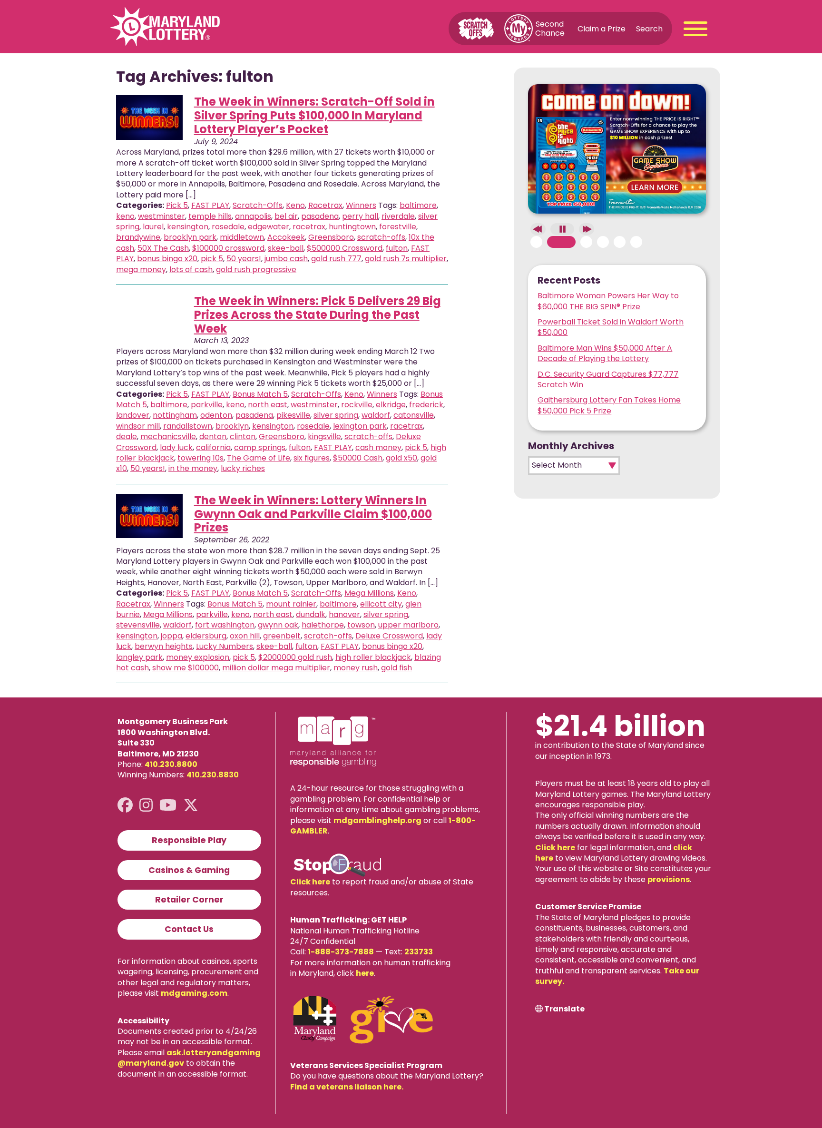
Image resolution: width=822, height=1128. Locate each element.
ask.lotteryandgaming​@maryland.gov (189, 1058)
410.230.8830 (212, 774)
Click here (310, 881)
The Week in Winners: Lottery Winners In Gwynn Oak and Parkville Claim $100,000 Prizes (313, 514)
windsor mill (138, 426)
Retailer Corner (189, 899)
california (213, 447)
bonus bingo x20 (167, 258)
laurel (153, 226)
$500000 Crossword (344, 248)
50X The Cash (163, 248)
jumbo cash (286, 258)
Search (649, 28)
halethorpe (323, 624)
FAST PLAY (210, 205)
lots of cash (191, 269)
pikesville (293, 415)
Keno (295, 205)
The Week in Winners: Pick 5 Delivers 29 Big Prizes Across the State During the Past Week (317, 314)
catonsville (413, 415)
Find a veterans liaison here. (346, 1086)
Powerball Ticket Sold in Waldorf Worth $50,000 (611, 327)
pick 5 (212, 258)
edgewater (268, 226)
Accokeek (286, 237)
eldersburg (206, 635)
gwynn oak (278, 624)
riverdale (398, 216)
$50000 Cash (357, 457)
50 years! (243, 258)
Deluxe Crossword (389, 635)
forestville (397, 226)
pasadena (320, 216)
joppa (171, 635)
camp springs (259, 447)
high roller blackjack (373, 657)
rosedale (228, 226)
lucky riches (243, 468)
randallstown (187, 426)
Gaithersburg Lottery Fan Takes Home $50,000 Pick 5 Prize (609, 405)
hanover (344, 614)
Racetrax (325, 205)
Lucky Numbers (224, 646)
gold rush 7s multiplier (406, 258)
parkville (207, 404)
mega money (141, 269)
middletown (242, 237)
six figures (312, 457)
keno (125, 216)
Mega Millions (369, 593)
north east (267, 404)
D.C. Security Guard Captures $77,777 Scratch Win (608, 379)
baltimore (418, 205)
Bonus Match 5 (260, 394)
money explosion (197, 657)
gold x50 (401, 457)
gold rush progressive (256, 269)
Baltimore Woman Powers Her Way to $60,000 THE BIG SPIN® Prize (608, 301)
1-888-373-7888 (341, 951)
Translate (564, 1009)
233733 (418, 951)
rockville (356, 404)
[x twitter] (190, 805)
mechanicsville (168, 436)
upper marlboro (408, 624)
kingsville (324, 436)
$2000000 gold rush (295, 657)
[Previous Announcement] (538, 229)
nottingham (175, 415)
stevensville (138, 624)
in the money (192, 468)
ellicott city (381, 603)
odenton (216, 415)
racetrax (309, 226)
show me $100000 (185, 667)
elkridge (391, 404)
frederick (426, 404)
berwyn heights (164, 646)
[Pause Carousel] (562, 229)
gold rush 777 (336, 258)
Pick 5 (177, 205)
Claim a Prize (601, 28)
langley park (139, 657)
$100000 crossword (228, 248)
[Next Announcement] (586, 229)
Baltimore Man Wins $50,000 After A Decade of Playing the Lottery (605, 353)
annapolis (253, 216)
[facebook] (125, 805)
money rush (355, 667)
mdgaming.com (194, 993)
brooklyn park (190, 237)
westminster (161, 216)
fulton (397, 248)
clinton (242, 436)
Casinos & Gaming (189, 870)
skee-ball (285, 248)
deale (126, 436)
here (365, 973)
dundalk (310, 614)
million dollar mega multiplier (276, 667)
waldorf (376, 415)
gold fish (396, 667)
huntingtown (352, 226)
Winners (361, 205)
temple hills (210, 216)
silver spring (335, 415)
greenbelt (282, 635)
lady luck (176, 447)
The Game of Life (258, 457)
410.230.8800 (171, 764)
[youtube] (167, 805)
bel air (286, 216)
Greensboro (331, 237)
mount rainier (291, 603)
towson (361, 624)
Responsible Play (189, 840)
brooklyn (232, 426)
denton (212, 436)
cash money (378, 447)
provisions (668, 879)
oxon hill (245, 635)
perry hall (360, 216)
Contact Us (189, 929)
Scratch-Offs (258, 205)
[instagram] (146, 805)
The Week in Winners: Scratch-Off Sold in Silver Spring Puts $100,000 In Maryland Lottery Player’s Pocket (314, 115)
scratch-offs (381, 237)
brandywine (138, 237)
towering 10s (200, 457)
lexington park (360, 426)
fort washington (224, 624)
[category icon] (149, 117)
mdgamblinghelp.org (377, 820)
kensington (187, 226)
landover (132, 415)
